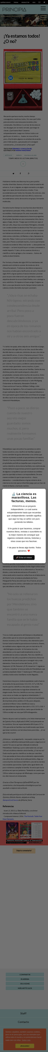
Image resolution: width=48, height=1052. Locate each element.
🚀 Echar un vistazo (24, 557)
